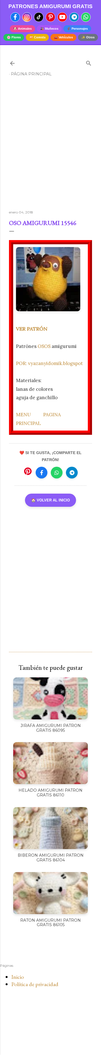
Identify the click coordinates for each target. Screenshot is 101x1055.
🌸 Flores (14, 37)
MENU (23, 415)
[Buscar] (88, 62)
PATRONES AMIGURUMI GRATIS (50, 6)
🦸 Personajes (77, 28)
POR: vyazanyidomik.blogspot (49, 363)
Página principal (31, 73)
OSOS (44, 346)
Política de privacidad (34, 984)
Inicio (17, 976)
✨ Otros (88, 37)
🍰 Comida (37, 37)
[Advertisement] (50, 145)
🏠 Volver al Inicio (50, 500)
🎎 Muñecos (49, 28)
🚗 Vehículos (63, 37)
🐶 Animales (22, 28)
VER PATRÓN (31, 329)
